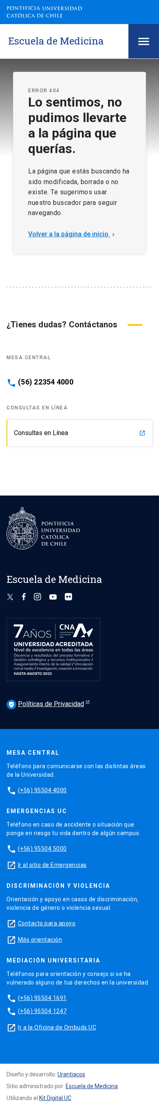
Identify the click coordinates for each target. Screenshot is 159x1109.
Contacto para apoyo (47, 923)
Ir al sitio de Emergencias (52, 865)
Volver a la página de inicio (72, 234)
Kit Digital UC (55, 1098)
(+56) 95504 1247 (42, 1011)
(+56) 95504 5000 (42, 848)
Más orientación (40, 939)
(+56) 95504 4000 (42, 790)
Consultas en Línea (80, 433)
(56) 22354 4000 (45, 382)
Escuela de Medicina (92, 1086)
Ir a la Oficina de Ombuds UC (57, 1027)
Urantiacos (71, 1074)
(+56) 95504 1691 (42, 998)
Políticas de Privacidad (46, 704)
